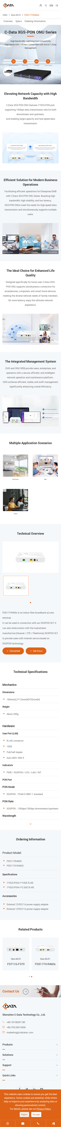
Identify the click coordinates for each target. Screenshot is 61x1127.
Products (7, 1044)
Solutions (7, 1054)
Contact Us (14, 991)
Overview (8, 21)
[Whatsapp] (7, 1124)
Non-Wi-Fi (16, 14)
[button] (29, 976)
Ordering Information (35, 21)
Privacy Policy (43, 1108)
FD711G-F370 (16, 964)
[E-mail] (22, 1124)
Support (6, 1065)
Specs (18, 21)
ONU (5, 14)
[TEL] (38, 1124)
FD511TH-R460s (45, 964)
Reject (24, 1114)
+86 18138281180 (16, 1022)
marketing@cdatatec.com (20, 1032)
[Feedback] (53, 1124)
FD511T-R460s (31, 14)
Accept (36, 1114)
